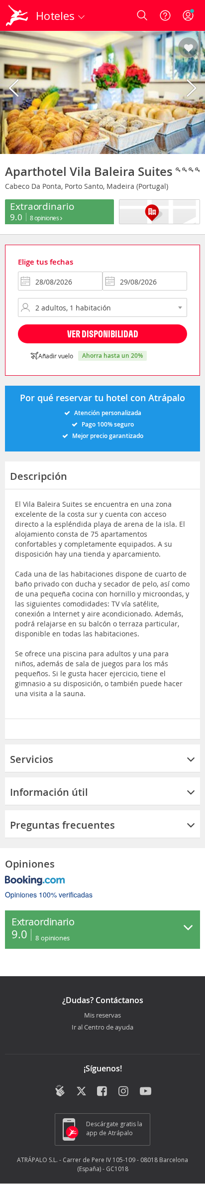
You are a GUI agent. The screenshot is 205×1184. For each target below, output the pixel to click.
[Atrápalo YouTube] (145, 1092)
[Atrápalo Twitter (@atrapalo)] (81, 1092)
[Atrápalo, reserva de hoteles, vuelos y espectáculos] (17, 15)
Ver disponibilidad (102, 333)
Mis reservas (102, 1016)
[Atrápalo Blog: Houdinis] (60, 1091)
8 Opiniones (45, 218)
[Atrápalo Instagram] (124, 1092)
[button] (188, 48)
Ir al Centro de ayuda (102, 1028)
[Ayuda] (165, 15)
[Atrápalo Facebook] (102, 1092)
